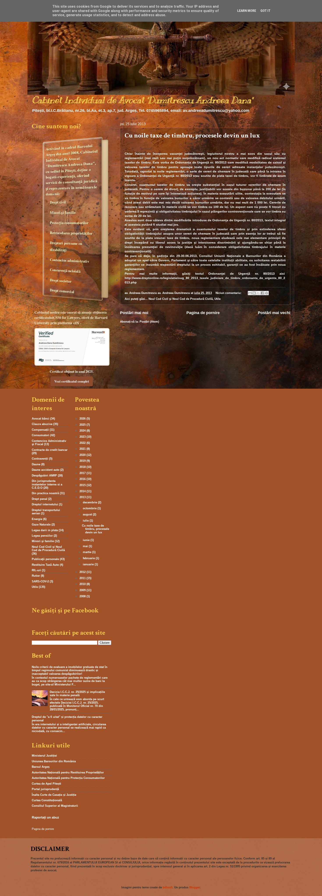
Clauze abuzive (42, 424)
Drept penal (39, 499)
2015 (83, 485)
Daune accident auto (45, 469)
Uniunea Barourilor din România (54, 761)
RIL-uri (36, 570)
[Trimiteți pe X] (258, 293)
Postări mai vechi (274, 313)
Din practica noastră (45, 493)
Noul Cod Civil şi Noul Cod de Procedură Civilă (181, 298)
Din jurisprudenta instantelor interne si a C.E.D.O (47, 484)
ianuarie (89, 564)
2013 (83, 497)
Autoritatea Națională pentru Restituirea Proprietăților (68, 772)
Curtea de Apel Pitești (46, 783)
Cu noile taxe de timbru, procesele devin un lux (192, 135)
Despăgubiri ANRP (44, 475)
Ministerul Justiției (44, 755)
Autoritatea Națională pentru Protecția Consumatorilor (68, 778)
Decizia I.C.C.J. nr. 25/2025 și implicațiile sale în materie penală (77, 693)
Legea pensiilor (42, 535)
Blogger (194, 887)
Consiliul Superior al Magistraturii (55, 805)
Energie (37, 519)
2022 (83, 442)
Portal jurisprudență (45, 789)
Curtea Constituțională (47, 800)
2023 (83, 436)
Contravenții (40, 458)
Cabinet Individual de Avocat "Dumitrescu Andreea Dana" (142, 100)
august (88, 514)
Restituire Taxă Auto (45, 564)
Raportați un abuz (45, 817)
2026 (83, 418)
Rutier (36, 575)
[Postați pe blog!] (254, 293)
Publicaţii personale (45, 559)
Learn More (246, 10)
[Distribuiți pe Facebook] (262, 293)
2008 (83, 596)
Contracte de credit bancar (49, 450)
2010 (83, 584)
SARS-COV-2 (40, 581)
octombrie (90, 508)
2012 (83, 572)
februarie (89, 558)
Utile (217, 298)
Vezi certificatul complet (71, 381)
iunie (86, 540)
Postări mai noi (134, 313)
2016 (83, 479)
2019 (83, 460)
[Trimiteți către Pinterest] (266, 293)
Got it (265, 10)
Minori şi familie (43, 541)
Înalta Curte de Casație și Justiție (54, 794)
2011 (83, 578)
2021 (83, 448)
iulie (86, 520)
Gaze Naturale (41, 524)
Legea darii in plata (45, 530)
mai (86, 546)
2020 (83, 455)
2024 (83, 430)
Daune (36, 464)
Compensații (40, 429)
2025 (83, 424)
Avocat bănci (40, 418)
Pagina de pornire (203, 313)
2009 (83, 590)
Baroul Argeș (41, 766)
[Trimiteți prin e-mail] (250, 293)
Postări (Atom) (149, 321)
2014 (83, 491)
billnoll (167, 887)
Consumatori (40, 435)
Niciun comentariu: (229, 293)
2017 (83, 473)
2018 (83, 467)
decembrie (90, 502)
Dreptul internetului (45, 504)
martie (87, 552)
